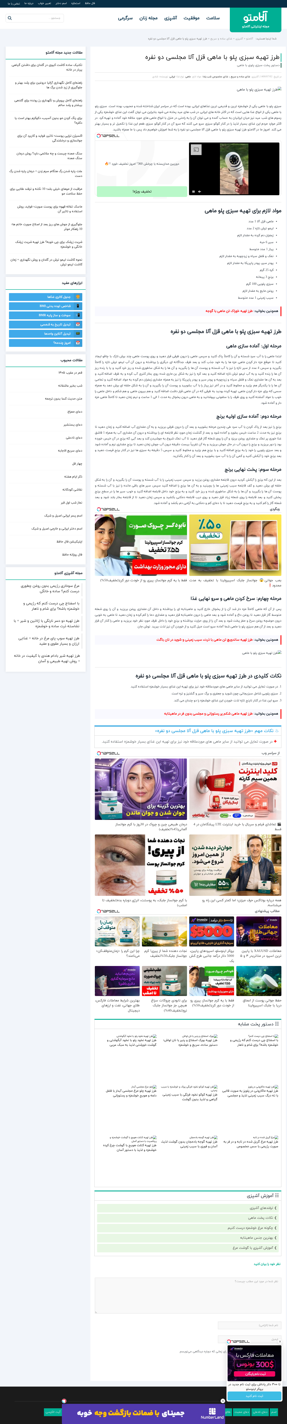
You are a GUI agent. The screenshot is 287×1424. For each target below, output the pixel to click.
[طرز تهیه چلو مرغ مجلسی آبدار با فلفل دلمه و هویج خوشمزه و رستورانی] (144, 1087)
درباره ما (28, 3)
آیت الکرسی (53, 1412)
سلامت (213, 18)
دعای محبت (242, 1412)
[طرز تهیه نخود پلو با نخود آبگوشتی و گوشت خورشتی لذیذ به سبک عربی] (136, 1036)
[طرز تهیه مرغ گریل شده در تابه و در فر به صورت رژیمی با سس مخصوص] (265, 1137)
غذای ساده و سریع (221, 39)
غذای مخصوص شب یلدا (215, 76)
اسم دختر (61, 3)
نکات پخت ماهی (260, 1218)
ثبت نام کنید (254, 1396)
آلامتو (249, 39)
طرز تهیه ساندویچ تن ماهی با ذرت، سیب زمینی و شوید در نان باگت (205, 639)
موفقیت (192, 18)
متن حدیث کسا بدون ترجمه (63, 399)
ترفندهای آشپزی (261, 1208)
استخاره (75, 3)
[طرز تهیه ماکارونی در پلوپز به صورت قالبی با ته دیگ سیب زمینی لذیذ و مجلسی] (263, 1087)
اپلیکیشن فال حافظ (69, 542)
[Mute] (199, 191)
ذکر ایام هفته (73, 477)
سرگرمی (125, 18)
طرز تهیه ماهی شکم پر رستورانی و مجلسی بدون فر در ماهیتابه (208, 713)
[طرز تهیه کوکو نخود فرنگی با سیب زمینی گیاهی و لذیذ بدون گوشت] (188, 1090)
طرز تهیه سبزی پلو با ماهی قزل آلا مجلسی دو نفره (212, 57)
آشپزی (170, 18)
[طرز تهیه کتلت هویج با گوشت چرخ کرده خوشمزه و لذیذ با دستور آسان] (128, 1141)
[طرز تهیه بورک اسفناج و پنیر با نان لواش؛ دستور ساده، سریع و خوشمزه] (199, 1036)
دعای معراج (74, 412)
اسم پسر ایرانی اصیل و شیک (63, 516)
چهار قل (77, 464)
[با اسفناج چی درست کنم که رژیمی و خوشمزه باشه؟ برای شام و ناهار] (263, 1036)
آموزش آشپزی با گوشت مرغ (253, 1248)
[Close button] (223, 1401)
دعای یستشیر (73, 425)
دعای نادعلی (74, 438)
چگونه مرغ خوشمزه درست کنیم (250, 1228)
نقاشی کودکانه (72, 490)
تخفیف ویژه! (142, 191)
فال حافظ (90, 3)
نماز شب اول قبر (71, 503)
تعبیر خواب (44, 3)
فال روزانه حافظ (72, 555)
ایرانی (172, 76)
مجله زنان (148, 18)
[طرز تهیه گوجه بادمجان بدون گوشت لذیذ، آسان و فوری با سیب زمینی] (203, 1137)
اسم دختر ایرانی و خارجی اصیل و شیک (56, 529)
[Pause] (193, 191)
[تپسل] (98, 136)
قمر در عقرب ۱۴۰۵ (70, 373)
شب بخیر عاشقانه (70, 386)
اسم (273, 1412)
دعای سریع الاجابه (70, 451)
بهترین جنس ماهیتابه (256, 1238)
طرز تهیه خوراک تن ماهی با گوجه (229, 311)
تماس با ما (14, 4)
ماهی (188, 76)
